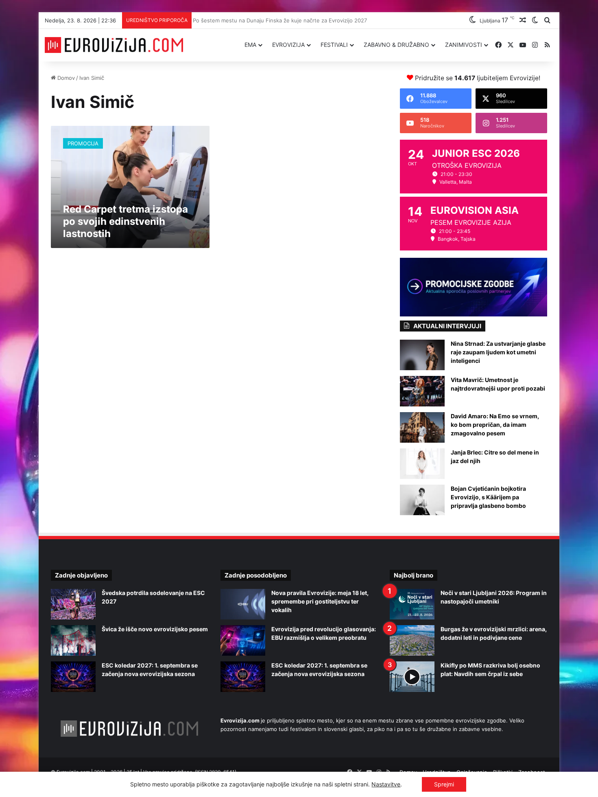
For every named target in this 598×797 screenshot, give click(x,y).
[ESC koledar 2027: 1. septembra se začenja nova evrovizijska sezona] (73, 676)
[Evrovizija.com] (114, 45)
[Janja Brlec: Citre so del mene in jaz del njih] (422, 463)
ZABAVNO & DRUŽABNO (396, 44)
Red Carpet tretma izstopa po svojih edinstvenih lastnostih (125, 221)
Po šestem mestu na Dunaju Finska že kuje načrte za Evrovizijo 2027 (283, 20)
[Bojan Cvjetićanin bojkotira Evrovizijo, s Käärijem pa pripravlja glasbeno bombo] (422, 500)
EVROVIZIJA (288, 44)
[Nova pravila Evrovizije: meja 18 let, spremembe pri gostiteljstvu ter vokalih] (242, 604)
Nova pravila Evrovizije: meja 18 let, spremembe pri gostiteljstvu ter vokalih (320, 601)
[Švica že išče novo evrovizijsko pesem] (73, 640)
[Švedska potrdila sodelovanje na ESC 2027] (73, 604)
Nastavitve (385, 784)
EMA (250, 44)
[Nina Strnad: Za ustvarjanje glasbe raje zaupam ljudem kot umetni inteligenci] (422, 355)
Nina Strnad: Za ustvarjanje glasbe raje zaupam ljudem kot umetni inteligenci (498, 352)
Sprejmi (444, 784)
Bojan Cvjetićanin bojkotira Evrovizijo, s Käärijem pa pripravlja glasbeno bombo (488, 497)
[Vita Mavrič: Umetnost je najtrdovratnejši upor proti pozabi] (422, 391)
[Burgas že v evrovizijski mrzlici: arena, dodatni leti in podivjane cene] (412, 640)
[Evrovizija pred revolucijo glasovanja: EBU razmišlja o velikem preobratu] (242, 640)
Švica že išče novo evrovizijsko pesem (155, 629)
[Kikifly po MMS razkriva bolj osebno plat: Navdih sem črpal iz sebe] (412, 676)
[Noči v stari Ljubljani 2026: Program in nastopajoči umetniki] (412, 604)
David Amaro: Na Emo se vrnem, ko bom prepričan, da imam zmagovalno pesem (495, 425)
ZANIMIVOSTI (463, 44)
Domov (65, 78)
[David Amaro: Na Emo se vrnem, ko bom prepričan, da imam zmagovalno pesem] (422, 427)
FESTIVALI (334, 44)
